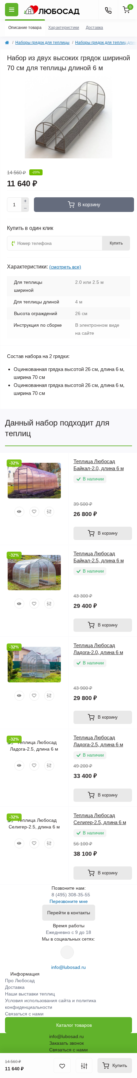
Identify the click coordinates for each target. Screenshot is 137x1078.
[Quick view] (19, 512)
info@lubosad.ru (68, 967)
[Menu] (11, 9)
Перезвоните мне (69, 901)
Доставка (15, 987)
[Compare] (49, 512)
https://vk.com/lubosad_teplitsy (67, 952)
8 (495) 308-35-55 (71, 894)
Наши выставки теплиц (30, 993)
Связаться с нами (24, 1013)
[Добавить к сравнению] (84, 1065)
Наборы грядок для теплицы (42, 42)
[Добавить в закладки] (62, 1065)
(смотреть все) (65, 267)
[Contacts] (108, 9)
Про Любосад (20, 980)
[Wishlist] (34, 512)
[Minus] (25, 208)
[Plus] (25, 201)
